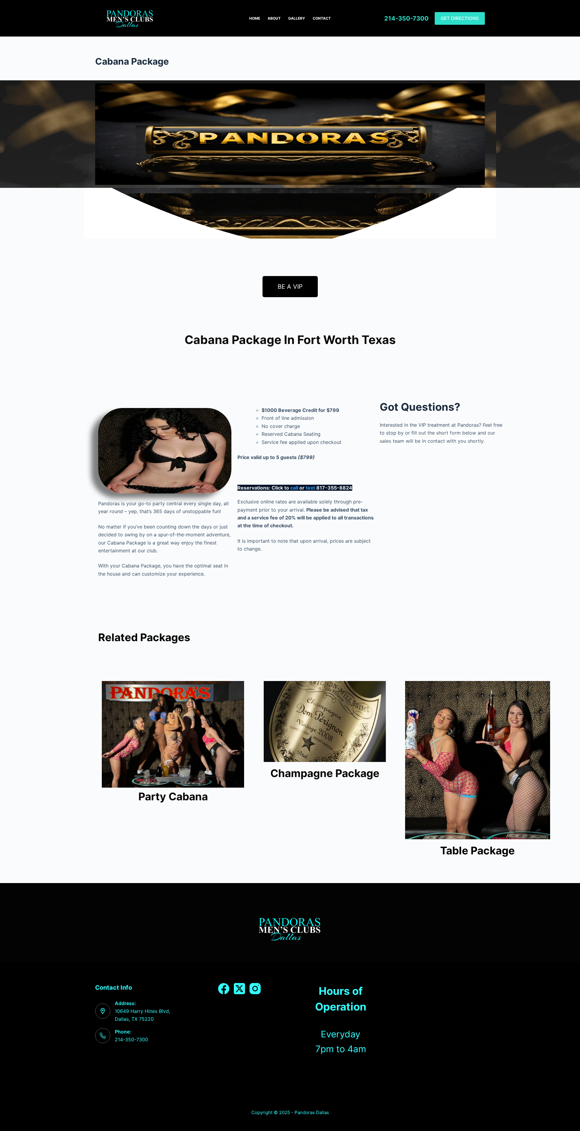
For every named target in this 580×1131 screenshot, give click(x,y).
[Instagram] (255, 988)
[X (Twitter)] (239, 988)
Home (254, 18)
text (310, 488)
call (294, 488)
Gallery (296, 18)
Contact (322, 18)
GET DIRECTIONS (460, 18)
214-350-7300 (406, 18)
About (274, 18)
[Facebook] (223, 988)
